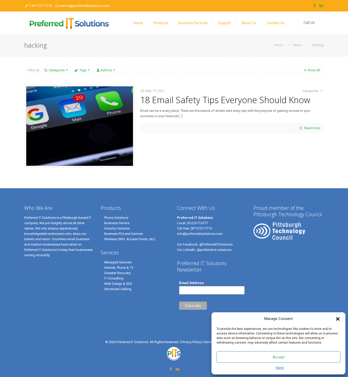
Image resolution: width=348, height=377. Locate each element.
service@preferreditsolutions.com (85, 6)
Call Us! (309, 23)
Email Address (193, 282)
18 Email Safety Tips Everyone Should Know (225, 100)
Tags (83, 70)
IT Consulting (113, 278)
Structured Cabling (117, 289)
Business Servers (116, 223)
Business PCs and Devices (123, 234)
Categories (57, 70)
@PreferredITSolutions (216, 244)
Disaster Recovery (117, 273)
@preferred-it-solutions (214, 250)
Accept (279, 357)
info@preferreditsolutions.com (200, 234)
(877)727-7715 (201, 228)
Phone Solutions (116, 218)
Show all (313, 70)
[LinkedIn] (321, 5)
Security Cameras (117, 228)
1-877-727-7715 (40, 6)
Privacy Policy (191, 342)
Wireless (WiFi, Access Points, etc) (129, 239)
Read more (312, 128)
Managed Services (117, 262)
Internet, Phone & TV (118, 268)
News (297, 45)
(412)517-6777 (197, 223)
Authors (106, 70)
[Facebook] (314, 5)
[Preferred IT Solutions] (69, 22)
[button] (337, 318)
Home (280, 368)
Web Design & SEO (118, 284)
